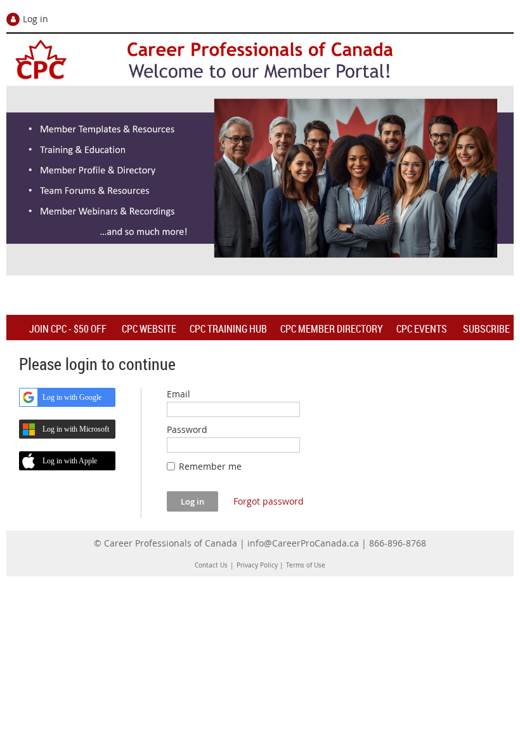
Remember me (210, 466)
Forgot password (268, 501)
